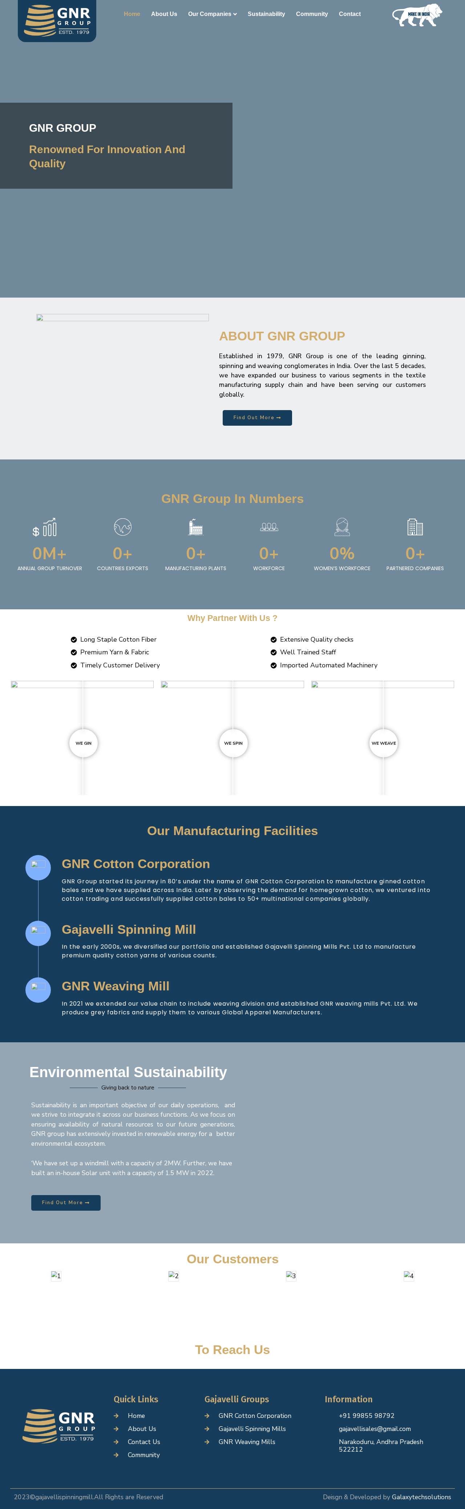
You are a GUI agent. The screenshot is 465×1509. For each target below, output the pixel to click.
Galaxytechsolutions (420, 1497)
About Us (164, 14)
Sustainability (266, 14)
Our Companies (209, 14)
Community (312, 14)
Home (132, 14)
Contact (350, 14)
